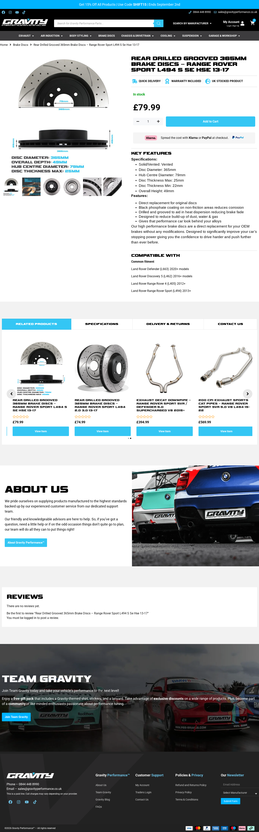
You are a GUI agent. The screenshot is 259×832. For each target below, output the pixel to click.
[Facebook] (3, 12)
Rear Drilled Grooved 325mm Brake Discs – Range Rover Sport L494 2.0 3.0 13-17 (96, 405)
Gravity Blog (103, 799)
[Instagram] (10, 12)
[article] (129, 701)
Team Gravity (103, 792)
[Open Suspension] (201, 36)
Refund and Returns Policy (190, 785)
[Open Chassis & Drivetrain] (152, 36)
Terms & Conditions (186, 799)
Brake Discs (20, 45)
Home (4, 45)
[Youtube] (17, 12)
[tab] (36, 324)
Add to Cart (210, 121)
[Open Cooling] (174, 36)
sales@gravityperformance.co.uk (40, 789)
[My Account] (242, 23)
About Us (101, 785)
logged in (30, 618)
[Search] (158, 23)
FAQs (99, 806)
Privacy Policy (183, 792)
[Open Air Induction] (61, 36)
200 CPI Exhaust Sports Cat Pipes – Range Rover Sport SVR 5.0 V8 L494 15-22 (220, 405)
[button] (128, 438)
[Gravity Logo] (25, 22)
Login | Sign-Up (233, 26)
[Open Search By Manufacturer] (210, 23)
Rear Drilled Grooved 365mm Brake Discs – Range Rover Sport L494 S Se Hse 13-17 (36, 405)
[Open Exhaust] (33, 36)
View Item (37, 431)
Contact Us (141, 799)
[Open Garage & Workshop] (239, 36)
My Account (231, 22)
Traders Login (143, 792)
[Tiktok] (23, 12)
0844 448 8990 (29, 784)
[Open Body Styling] (90, 36)
